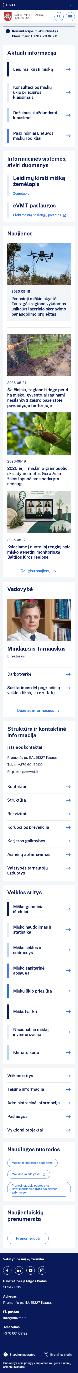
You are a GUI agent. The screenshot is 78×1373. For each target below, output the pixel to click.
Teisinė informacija (25, 1089)
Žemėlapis (21, 194)
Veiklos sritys (20, 1075)
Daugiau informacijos (35, 710)
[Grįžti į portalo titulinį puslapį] (9, 5)
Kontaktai (16, 786)
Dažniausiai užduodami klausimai (35, 115)
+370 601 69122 (15, 1333)
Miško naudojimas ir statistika (32, 930)
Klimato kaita (26, 1052)
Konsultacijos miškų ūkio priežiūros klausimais (32, 92)
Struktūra (16, 800)
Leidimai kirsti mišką (33, 69)
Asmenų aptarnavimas (28, 854)
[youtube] (30, 1270)
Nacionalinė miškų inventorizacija (31, 1032)
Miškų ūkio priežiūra (32, 991)
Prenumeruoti (28, 1238)
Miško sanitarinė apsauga (29, 971)
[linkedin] (19, 1270)
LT (66, 5)
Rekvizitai (16, 813)
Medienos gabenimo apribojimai (32, 1163)
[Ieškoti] (59, 16)
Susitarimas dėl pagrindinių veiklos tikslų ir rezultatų (33, 690)
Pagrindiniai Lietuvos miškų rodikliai (33, 136)
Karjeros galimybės (26, 840)
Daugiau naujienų (36, 571)
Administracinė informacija (33, 1102)
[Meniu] (70, 16)
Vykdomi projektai (25, 1130)
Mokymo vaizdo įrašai (26, 1174)
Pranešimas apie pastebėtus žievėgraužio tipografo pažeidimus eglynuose (34, 1189)
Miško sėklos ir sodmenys (27, 950)
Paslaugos (17, 1116)
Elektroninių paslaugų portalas (37, 215)
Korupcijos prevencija (28, 827)
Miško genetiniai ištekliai (29, 909)
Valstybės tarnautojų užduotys (27, 871)
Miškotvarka (25, 1011)
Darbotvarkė (19, 674)
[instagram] (42, 1270)
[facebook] (7, 1270)
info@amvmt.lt (14, 1318)
